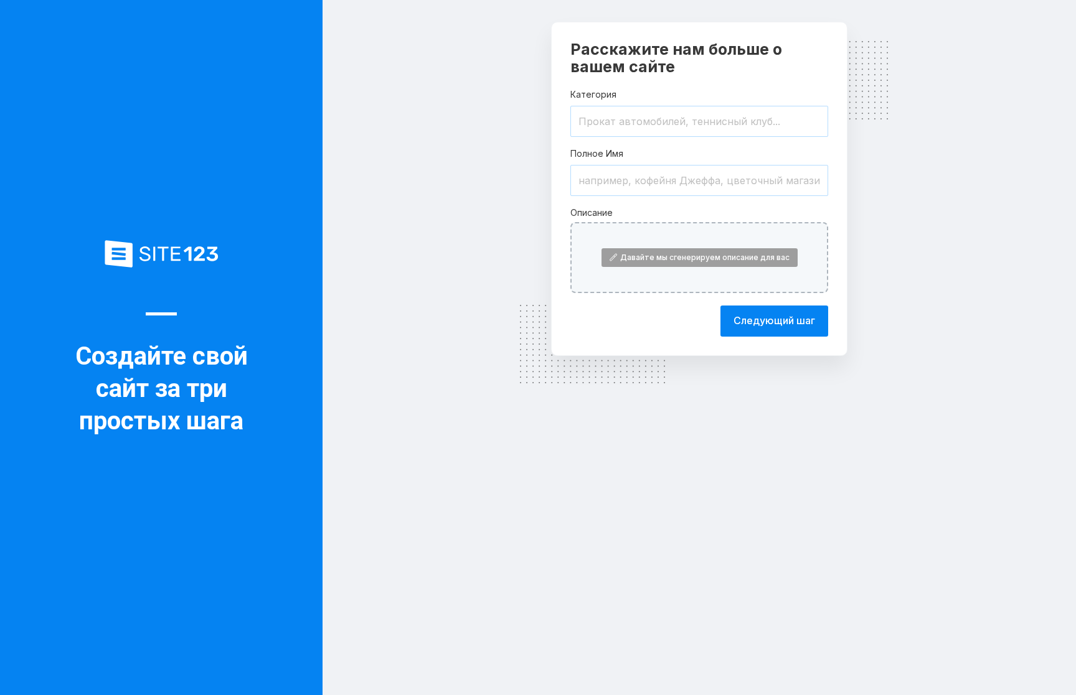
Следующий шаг (774, 320)
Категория (593, 94)
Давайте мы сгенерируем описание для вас (705, 257)
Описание (591, 212)
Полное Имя (596, 153)
